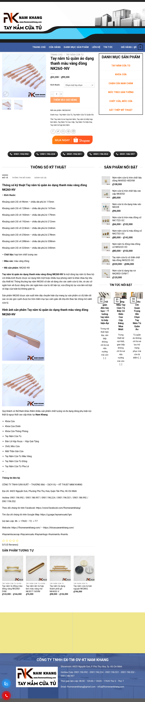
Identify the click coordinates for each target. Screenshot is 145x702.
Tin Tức (108, 47)
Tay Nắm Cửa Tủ (74, 54)
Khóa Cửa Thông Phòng (16, 431)
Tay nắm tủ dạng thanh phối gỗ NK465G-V (57, 589)
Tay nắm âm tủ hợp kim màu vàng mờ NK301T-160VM (35, 589)
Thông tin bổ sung (21, 178)
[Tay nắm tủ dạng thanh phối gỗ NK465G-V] (60, 568)
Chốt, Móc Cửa (12, 446)
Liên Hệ (96, 47)
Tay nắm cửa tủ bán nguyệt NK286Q (82, 587)
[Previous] (6, 75)
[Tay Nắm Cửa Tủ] (22, 21)
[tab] (5, 178)
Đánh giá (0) (40, 178)
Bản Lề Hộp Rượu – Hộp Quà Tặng (22, 441)
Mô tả (5, 178)
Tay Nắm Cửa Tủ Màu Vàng (18, 456)
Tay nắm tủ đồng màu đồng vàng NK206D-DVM (12, 589)
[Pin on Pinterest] (68, 131)
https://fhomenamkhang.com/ (26, 527)
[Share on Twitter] (58, 131)
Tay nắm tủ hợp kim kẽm (60, 125)
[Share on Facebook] (53, 131)
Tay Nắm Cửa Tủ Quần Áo (83, 115)
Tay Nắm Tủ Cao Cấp (66, 122)
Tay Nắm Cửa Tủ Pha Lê (17, 466)
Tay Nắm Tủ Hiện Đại (83, 122)
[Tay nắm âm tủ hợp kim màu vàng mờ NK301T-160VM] (36, 568)
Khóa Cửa (10, 421)
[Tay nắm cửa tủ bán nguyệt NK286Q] (84, 568)
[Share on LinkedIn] (73, 131)
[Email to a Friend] (63, 131)
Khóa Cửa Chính (13, 426)
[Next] (41, 75)
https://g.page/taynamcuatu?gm (56, 514)
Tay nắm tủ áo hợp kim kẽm (65, 119)
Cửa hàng (55, 47)
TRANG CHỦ (39, 47)
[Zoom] (6, 94)
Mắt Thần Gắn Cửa (14, 451)
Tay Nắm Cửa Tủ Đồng (16, 461)
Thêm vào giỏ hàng (65, 100)
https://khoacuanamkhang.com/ (58, 527)
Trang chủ (56, 54)
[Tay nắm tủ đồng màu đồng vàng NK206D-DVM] (12, 568)
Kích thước (55, 85)
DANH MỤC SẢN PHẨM (76, 47)
